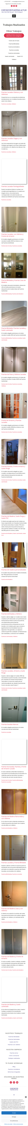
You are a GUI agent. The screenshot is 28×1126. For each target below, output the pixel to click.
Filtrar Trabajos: (14, 31)
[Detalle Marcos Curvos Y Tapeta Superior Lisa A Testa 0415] (14, 219)
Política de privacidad (18, 1124)
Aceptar (14, 1112)
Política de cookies (8, 1124)
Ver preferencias (14, 1120)
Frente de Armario (14, 41)
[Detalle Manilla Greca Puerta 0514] (14, 893)
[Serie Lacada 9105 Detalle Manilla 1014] (14, 709)
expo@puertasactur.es (18, 1)
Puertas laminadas (14, 1039)
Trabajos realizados (14, 1058)
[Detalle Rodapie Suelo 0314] (14, 989)
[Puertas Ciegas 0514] (14, 801)
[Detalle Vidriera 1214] (14, 554)
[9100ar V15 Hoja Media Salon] (14, 77)
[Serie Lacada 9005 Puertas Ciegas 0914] (14, 359)
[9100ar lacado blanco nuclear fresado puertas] (14, 123)
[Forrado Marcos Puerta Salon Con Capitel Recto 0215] (14, 451)
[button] (26, 1097)
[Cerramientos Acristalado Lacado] (14, 171)
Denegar (14, 1116)
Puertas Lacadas (14, 50)
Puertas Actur (14, 1053)
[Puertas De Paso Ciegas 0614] (14, 847)
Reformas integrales (14, 1072)
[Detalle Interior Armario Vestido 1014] (14, 656)
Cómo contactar (14, 1055)
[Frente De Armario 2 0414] (14, 941)
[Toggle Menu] (14, 16)
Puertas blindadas (14, 1036)
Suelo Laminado (9, 56)
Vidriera (14, 59)
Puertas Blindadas (14, 44)
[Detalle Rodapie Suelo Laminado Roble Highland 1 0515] (14, 313)
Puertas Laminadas (14, 53)
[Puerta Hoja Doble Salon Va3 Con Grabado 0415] (14, 265)
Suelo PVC (20, 56)
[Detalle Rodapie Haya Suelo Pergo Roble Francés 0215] (14, 501)
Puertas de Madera (14, 47)
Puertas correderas (14, 1069)
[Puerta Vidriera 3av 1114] (14, 598)
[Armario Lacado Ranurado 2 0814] (14, 751)
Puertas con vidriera (14, 1044)
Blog (14, 1066)
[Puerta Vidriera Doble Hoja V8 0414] (14, 405)
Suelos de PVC (14, 1042)
